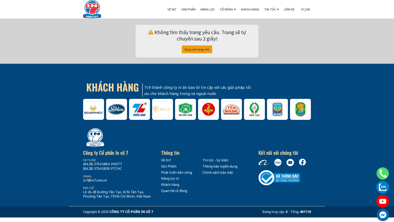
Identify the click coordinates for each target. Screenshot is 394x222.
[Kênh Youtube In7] (382, 201)
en (308, 9)
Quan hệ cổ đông (174, 190)
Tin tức (270, 9)
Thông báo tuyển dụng (220, 166)
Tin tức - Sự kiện (215, 160)
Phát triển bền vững (176, 172)
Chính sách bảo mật (218, 172)
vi (302, 9)
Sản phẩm (188, 9)
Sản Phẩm (168, 166)
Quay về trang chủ (197, 49)
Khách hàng (250, 9)
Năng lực (207, 9)
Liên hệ (289, 9)
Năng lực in (170, 178)
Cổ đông (226, 9)
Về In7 (171, 9)
